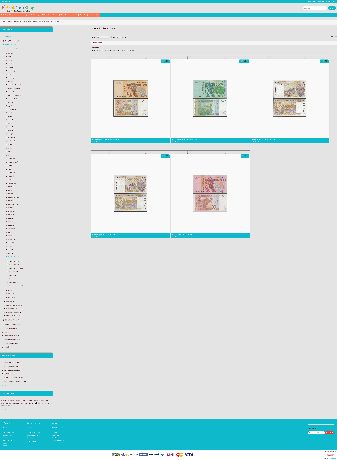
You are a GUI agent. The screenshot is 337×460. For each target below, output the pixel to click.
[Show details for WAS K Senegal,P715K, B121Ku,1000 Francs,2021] (210, 193)
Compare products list (32, 435)
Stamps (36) (95, 15)
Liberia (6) (10, 151)
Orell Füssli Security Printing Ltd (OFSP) (15, 381)
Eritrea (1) (10, 113)
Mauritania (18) (11, 172)
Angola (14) (10, 56)
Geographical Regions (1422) (12, 44)
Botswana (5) (11, 67)
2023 (95, 50)
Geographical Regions (19, 21)
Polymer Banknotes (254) (55, 15)
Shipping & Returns (7, 435)
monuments (24, 403)
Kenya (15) (10, 144)
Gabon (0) (10, 123)
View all (4, 386)
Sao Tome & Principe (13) (14, 204)
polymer (44, 403)
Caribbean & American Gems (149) (14, 305)
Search (29, 427)
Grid (332, 37)
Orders (53, 430)
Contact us (5, 445)
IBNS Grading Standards (8, 432)
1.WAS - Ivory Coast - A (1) (15, 261)
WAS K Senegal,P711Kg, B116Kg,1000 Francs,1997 (265, 139)
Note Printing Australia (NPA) (12, 370)
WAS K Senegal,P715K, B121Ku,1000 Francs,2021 (185, 234)
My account (55, 427)
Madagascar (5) (11, 158)
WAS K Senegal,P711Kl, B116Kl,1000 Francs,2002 (106, 234)
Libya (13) (10, 155)
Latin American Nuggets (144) (13, 312)
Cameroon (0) (11, 78)
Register (310, 1)
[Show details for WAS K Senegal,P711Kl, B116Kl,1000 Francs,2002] (130, 193)
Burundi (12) (11, 74)
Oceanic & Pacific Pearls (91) (13, 315)
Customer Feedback (8, 430)
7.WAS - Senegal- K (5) (14, 278)
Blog (28, 430)
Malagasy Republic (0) (13, 162)
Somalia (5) (10, 218)
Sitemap (5, 427)
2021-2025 (131, 50)
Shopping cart (55, 435)
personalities (34, 403)
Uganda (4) (10, 253)
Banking (18, 400)
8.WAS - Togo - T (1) (14, 282)
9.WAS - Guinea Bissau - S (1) (16, 286)
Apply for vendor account (58, 440)
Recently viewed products (33, 432)
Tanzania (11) (11, 243)
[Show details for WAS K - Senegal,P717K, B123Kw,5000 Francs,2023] (210, 98)
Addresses (54, 432)
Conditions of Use (7, 440)
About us (5, 443)
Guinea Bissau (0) (12, 137)
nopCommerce (333, 458)
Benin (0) (10, 60)
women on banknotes (6, 406)
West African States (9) (13, 257)
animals (3, 401)
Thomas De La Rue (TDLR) (11, 366)
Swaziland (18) (11, 239)
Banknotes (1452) (6, 15)
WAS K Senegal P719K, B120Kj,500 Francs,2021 (105, 139)
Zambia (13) (11, 293)
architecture (11, 400)
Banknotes (9, 21)
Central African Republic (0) (14, 85)
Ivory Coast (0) (11, 141)
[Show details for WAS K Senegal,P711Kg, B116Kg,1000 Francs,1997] (289, 98)
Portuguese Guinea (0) (13, 197)
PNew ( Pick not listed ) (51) (12, 339)
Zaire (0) (10, 290)
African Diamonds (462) (12, 49)
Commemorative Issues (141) (73, 15)
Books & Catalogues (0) (20, 15)
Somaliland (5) (11, 221)
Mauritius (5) (11, 176)
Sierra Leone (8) (11, 214)
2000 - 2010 (115, 50)
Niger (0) (10, 190)
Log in (314, 1)
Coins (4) (86, 15)
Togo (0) (10, 246)
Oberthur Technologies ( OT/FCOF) (13, 377)
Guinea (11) (10, 134)
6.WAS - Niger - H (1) (14, 275)
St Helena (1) (11, 232)
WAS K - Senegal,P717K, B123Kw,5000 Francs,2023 (186, 139)
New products (30, 438)
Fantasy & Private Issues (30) (12, 41)
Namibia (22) (11, 186)
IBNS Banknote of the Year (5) (12, 320)
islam (2, 403)
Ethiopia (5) (10, 120)
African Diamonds (32, 21)
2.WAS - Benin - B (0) (14, 264)
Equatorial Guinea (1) (13, 109)
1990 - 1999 (107, 50)
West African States (44, 21)
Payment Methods (31, 441)
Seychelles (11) (11, 211)
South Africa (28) (12, 225)
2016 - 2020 (123, 50)
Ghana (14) (10, 130)
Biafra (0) (10, 63)
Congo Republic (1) (12, 99)
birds (23, 401)
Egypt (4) (10, 106)
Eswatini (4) (10, 116)
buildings (29, 400)
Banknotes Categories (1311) (37, 15)
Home (3, 21)
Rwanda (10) (11, 200)
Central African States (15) (14, 88)
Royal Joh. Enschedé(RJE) (11, 374)
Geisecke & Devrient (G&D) (11, 362)
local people (16, 403)
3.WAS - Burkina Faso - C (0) (16, 268)
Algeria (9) (10, 53)
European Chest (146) (11, 308)
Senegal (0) (10, 207)
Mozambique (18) (12, 183)
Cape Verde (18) (12, 81)
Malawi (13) (10, 165)
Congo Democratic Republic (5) (15, 95)
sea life (49, 403)
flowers (36, 400)
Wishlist (54, 438)
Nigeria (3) (10, 193)
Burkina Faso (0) (12, 71)
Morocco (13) (11, 179)
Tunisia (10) (10, 250)
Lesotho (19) (11, 148)
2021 (100, 50)
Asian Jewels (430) (11, 301)
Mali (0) (9, 169)
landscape (8, 403)
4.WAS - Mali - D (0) (13, 271)
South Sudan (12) (12, 228)
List (335, 37)
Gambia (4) (10, 127)
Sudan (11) (10, 235)
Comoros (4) (11, 92)
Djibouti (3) (10, 102)
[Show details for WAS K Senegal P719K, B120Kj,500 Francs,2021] (130, 98)
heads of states (43, 400)
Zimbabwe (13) (11, 297)
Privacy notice (6, 438)
